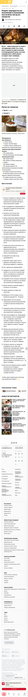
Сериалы (6, 582)
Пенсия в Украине (8, 568)
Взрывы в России (8, 531)
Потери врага (7, 533)
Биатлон (6, 620)
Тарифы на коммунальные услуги (12, 564)
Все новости (7, 503)
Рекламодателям (5, 481)
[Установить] (14, 686)
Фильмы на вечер (8, 578)
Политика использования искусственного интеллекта (5, 490)
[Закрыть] (25, 683)
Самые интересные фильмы (10, 574)
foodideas (10, 22)
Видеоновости (7, 511)
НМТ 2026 (6, 593)
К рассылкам (9, 642)
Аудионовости (7, 513)
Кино (5, 573)
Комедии (6, 580)
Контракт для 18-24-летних (10, 546)
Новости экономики (9, 556)
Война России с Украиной (11, 520)
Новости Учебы (8, 587)
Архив (16, 490)
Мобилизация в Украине (11, 538)
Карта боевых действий (9, 523)
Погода (5, 515)
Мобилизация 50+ (8, 542)
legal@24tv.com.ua (18, 677)
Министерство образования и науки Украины (15, 589)
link (15, 453)
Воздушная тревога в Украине (11, 527)
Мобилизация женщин (9, 544)
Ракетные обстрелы (8, 521)
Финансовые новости (9, 562)
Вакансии (17, 484)
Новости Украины (8, 507)
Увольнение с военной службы (11, 540)
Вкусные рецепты (14, 6)
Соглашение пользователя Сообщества (18, 472)
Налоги (6, 566)
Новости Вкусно (5, 6)
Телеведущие (5, 478)
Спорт (5, 612)
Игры (16, 495)
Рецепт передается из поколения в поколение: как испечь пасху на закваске (22, 6)
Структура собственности (18, 488)
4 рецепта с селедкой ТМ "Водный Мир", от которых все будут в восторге (14, 101)
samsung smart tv (16, 656)
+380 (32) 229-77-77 (10, 676)
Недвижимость (8, 601)
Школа (5, 591)
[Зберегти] (24, 26)
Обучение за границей (9, 597)
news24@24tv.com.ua (7, 448)
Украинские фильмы (9, 576)
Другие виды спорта (9, 622)
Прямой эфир (7, 509)
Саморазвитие (7, 595)
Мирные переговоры (9, 525)
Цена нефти (7, 558)
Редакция (4, 471)
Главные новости (8, 505)
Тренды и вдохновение (9, 607)
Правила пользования (7, 483)
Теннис (5, 618)
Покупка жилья (7, 605)
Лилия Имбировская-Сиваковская (13, 19)
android (6, 652)
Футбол (6, 616)
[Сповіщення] (26, 2)
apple (16, 652)
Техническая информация (18, 480)
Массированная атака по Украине (12, 529)
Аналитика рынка (8, 603)
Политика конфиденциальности (6, 486)
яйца (18, 379)
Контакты (17, 482)
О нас (3, 469)
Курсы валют (7, 560)
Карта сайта (17, 492)
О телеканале (5, 476)
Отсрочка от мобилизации (10, 548)
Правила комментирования (19, 476)
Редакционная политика (7, 474)
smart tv (6, 656)
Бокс (5, 614)
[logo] (9, 2)
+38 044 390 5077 (19, 448)
